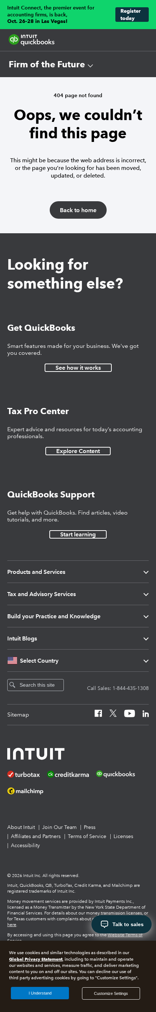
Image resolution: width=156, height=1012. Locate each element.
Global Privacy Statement (35, 959)
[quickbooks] (31, 40)
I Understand (40, 993)
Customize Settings (111, 993)
